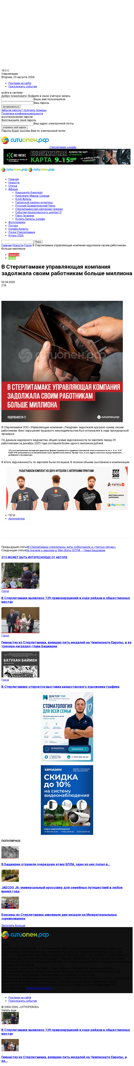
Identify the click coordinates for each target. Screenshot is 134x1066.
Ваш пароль (41, 103)
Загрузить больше (13, 925)
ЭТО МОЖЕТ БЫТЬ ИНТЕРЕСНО (23, 557)
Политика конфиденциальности (22, 113)
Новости (13, 182)
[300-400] (67, 760)
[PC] (67, 163)
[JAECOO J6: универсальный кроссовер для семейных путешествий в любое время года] (10, 880)
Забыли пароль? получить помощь (24, 110)
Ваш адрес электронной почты (54, 123)
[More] (110, 290)
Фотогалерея (16, 222)
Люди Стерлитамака (21, 232)
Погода (13, 225)
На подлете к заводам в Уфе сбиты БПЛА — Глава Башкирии (65, 550)
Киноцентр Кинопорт (29, 192)
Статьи (12, 186)
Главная (13, 179)
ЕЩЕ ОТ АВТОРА (56, 557)
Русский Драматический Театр (35, 205)
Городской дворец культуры (34, 202)
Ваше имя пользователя (49, 99)
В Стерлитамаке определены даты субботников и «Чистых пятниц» (72, 547)
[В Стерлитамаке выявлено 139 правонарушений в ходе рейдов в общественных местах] (20, 587)
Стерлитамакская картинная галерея (39, 209)
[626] (67, 509)
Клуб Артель (23, 199)
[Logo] (14, 173)
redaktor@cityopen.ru (39, 988)
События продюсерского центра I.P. (38, 212)
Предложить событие (22, 86)
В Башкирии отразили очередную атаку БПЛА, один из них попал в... (55, 864)
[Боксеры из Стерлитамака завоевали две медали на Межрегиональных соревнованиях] (10, 907)
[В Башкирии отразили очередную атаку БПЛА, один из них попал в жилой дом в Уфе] (10, 857)
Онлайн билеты (18, 229)
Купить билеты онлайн (30, 219)
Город (28, 245)
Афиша (13, 189)
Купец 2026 (16, 235)
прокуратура (16, 518)
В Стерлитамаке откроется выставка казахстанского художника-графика (60, 687)
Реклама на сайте (19, 83)
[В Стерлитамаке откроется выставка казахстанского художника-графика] (20, 676)
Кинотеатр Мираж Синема (32, 195)
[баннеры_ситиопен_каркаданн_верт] (67, 834)
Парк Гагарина (24, 215)
